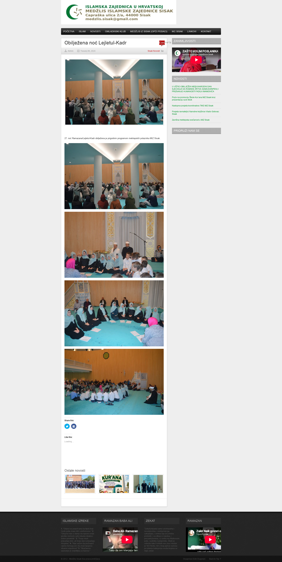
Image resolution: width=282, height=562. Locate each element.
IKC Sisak (177, 31)
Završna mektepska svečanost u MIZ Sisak (191, 120)
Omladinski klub (115, 31)
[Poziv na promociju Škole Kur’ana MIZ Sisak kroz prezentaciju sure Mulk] (114, 493)
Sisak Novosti (154, 51)
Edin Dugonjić (199, 559)
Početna (68, 31)
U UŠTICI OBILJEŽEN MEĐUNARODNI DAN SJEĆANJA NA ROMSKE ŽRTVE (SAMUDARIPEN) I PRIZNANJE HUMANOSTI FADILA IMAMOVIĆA (195, 89)
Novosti (95, 31)
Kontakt (206, 31)
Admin (70, 51)
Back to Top (214, 559)
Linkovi (191, 31)
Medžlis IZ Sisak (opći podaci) (148, 31)
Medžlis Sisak (75, 559)
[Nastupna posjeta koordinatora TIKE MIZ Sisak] (148, 493)
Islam (82, 31)
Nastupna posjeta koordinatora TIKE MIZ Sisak (192, 105)
